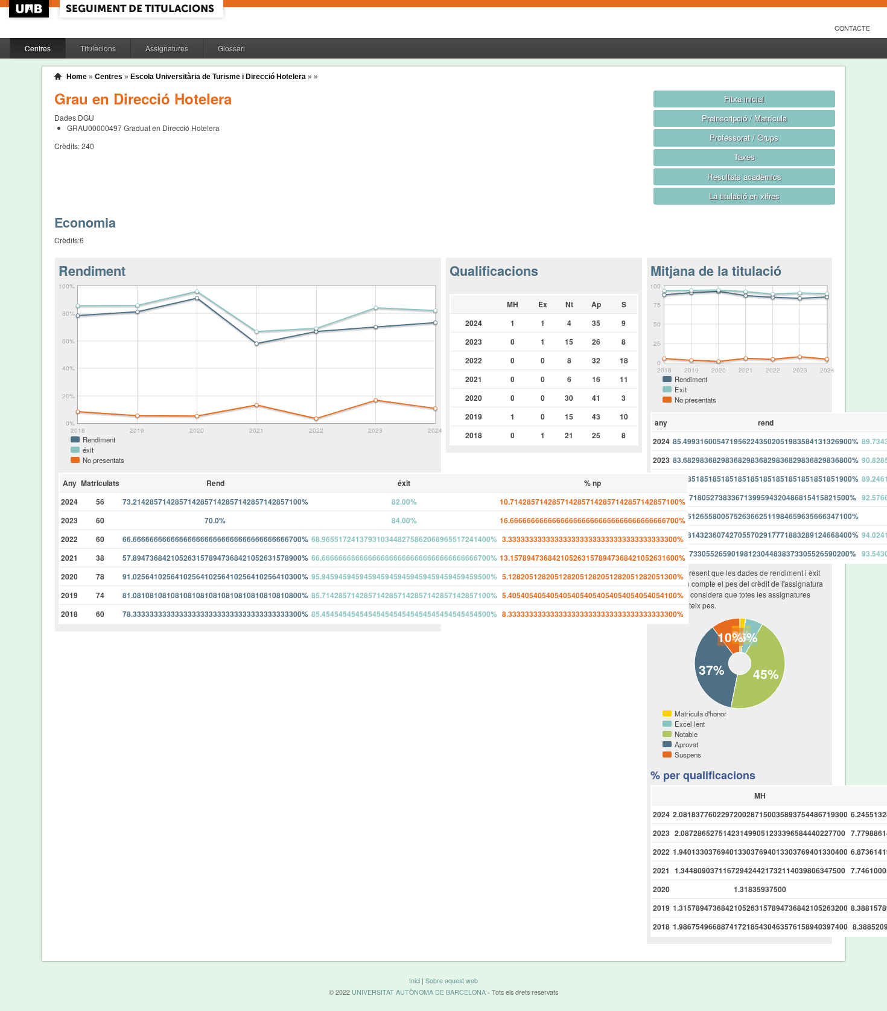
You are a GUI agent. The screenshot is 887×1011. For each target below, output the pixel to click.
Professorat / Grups (744, 137)
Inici (414, 980)
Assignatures (166, 48)
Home (76, 76)
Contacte (852, 28)
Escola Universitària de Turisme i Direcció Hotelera (218, 76)
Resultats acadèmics (744, 176)
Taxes (744, 156)
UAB (30, 9)
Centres (38, 48)
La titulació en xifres (744, 196)
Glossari (231, 48)
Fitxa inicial (744, 98)
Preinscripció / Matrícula (744, 118)
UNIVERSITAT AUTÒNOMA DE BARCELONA (419, 992)
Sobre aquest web (451, 980)
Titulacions (98, 48)
